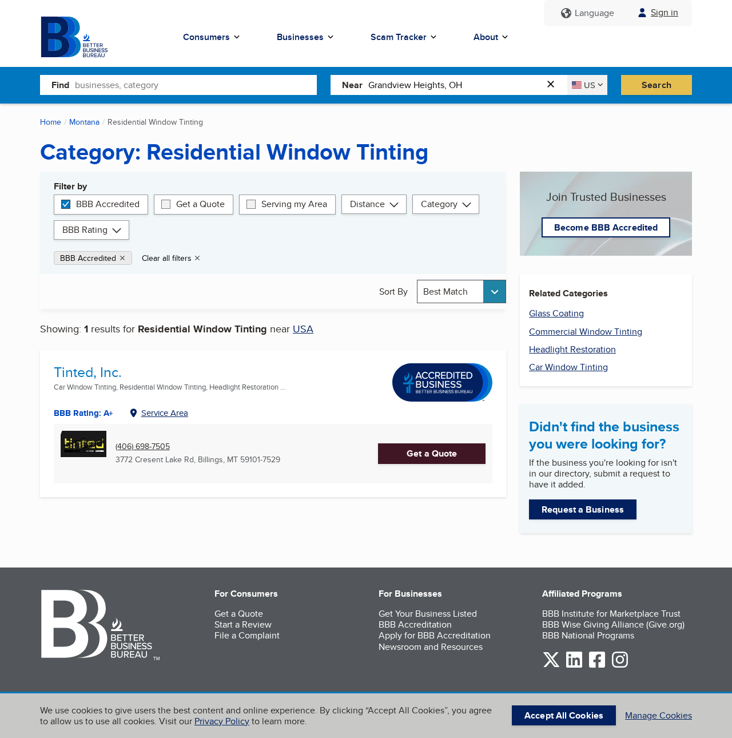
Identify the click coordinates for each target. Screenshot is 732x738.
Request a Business (583, 509)
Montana (84, 122)
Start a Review (243, 624)
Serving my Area (294, 204)
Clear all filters (167, 258)
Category (439, 204)
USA (303, 329)
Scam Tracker (399, 36)
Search (656, 85)
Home (50, 122)
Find (60, 85)
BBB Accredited (108, 204)
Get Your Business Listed (428, 613)
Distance (367, 204)
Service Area (164, 413)
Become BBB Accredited (606, 227)
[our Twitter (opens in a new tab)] (551, 665)
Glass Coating (556, 313)
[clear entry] (554, 85)
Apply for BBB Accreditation (435, 635)
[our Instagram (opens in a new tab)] (620, 665)
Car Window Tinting (568, 367)
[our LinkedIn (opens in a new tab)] (574, 665)
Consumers (206, 36)
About (486, 36)
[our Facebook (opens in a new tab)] (597, 665)
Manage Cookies (658, 715)
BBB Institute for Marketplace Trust (611, 613)
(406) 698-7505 (143, 446)
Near (352, 85)
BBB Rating (85, 229)
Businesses (300, 36)
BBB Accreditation (415, 624)
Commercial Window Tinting (585, 331)
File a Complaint (247, 635)
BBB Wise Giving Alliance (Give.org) (613, 624)
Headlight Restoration (572, 349)
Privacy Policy (221, 721)
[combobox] (196, 84)
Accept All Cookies (563, 715)
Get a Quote (200, 204)
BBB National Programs (588, 635)
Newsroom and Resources (431, 646)
